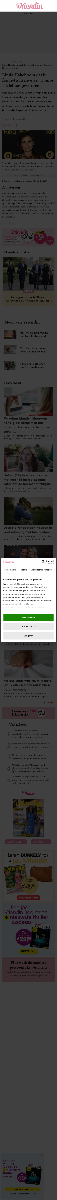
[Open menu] (7, 6)
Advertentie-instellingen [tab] (43, 569)
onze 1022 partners (19, 584)
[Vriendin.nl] (30, 5)
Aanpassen (26, 626)
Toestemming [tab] (9, 569)
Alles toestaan (28, 617)
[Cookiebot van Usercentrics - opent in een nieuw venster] (42, 562)
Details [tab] (23, 569)
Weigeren (28, 635)
